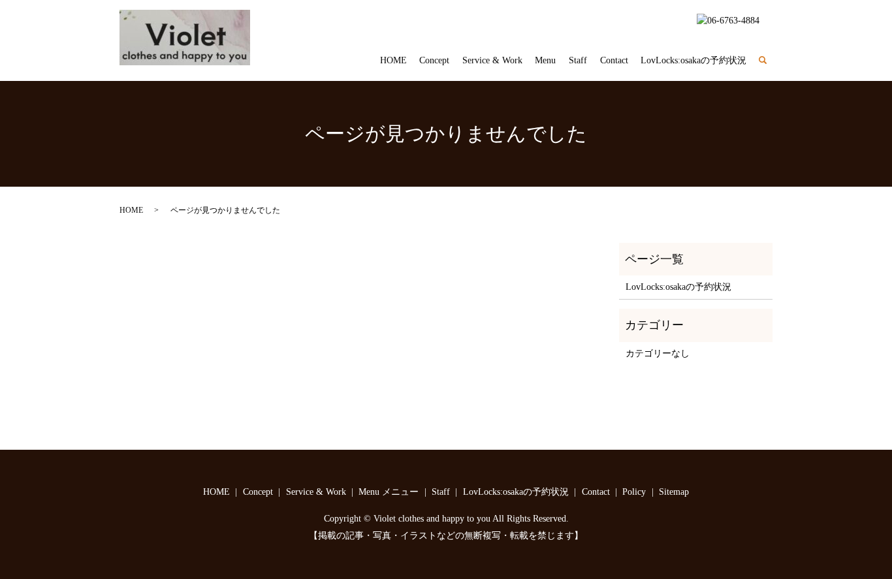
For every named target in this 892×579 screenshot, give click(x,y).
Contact (614, 60)
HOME (393, 60)
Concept (434, 60)
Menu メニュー (388, 492)
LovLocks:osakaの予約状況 (693, 60)
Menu (545, 60)
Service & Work (492, 60)
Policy (634, 492)
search (769, 61)
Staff (578, 60)
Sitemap (674, 492)
